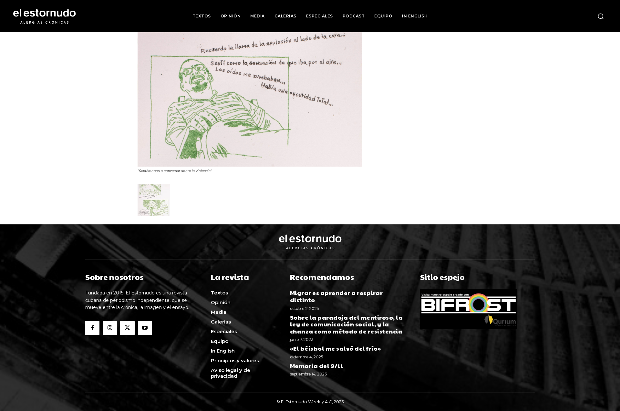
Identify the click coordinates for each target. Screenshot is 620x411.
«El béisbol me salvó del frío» (335, 348)
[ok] (250, 165)
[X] (127, 328)
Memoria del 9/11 (317, 366)
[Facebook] (92, 328)
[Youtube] (145, 328)
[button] (600, 16)
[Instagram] (110, 328)
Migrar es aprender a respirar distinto (336, 296)
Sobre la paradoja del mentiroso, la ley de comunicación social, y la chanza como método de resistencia (347, 324)
